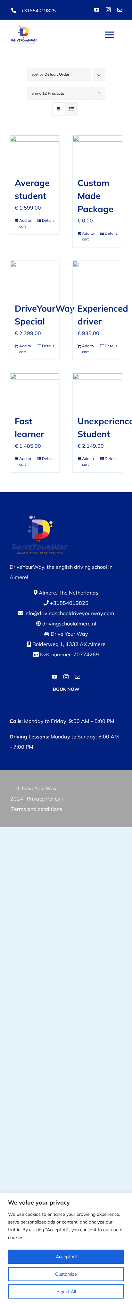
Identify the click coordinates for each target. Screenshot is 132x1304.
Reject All (66, 1291)
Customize (66, 1274)
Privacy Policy (43, 798)
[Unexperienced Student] (97, 390)
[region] (66, 1248)
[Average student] (34, 152)
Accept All (66, 1257)
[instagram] (108, 9)
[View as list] (71, 109)
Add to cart (25, 223)
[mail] (119, 9)
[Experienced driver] (97, 278)
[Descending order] (99, 74)
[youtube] (96, 9)
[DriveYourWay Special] (34, 278)
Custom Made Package (95, 195)
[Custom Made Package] (97, 152)
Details (48, 220)
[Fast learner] (34, 390)
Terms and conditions (36, 809)
